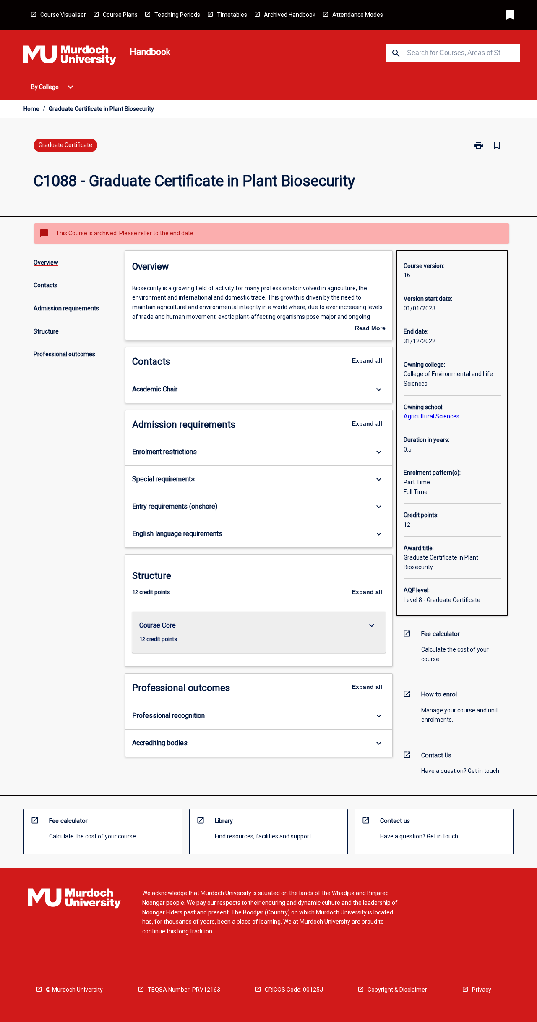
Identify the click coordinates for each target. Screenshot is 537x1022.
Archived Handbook (289, 14)
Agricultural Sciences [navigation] (431, 416)
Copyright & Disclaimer (397, 989)
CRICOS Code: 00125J (294, 989)
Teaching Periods (177, 14)
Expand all (367, 360)
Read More (370, 329)
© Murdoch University (74, 989)
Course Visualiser (63, 14)
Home (31, 108)
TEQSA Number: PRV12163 (184, 989)
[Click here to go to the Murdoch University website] (69, 56)
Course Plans (120, 14)
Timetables (232, 14)
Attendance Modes (357, 14)
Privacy (481, 989)
